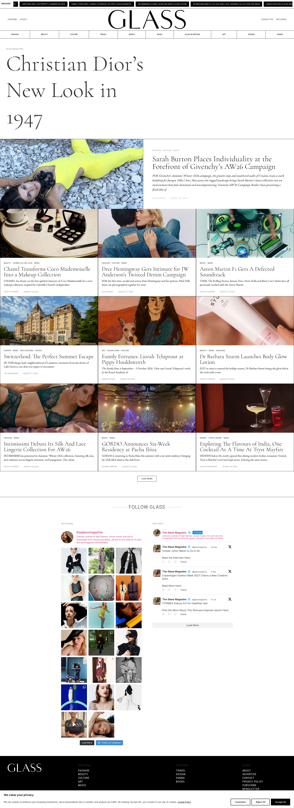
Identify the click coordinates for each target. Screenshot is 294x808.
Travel (103, 34)
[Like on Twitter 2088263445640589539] (176, 562)
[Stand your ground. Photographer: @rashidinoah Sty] (129, 588)
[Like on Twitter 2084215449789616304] (176, 590)
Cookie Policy (184, 802)
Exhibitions (113, 351)
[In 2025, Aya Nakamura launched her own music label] (129, 670)
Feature (116, 263)
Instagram (281, 19)
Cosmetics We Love (22, 263)
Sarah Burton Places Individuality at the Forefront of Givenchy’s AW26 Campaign (248, 4)
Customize (240, 802)
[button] (147, 479)
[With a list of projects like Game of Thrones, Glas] (74, 561)
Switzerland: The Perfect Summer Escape (49, 356)
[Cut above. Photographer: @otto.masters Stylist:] (74, 615)
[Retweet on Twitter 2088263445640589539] (170, 562)
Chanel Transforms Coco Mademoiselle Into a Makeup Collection (47, 271)
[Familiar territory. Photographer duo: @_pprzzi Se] (101, 561)
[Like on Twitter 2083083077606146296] (176, 614)
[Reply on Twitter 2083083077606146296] (164, 614)
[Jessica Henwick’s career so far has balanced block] (129, 697)
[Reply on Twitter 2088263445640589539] (164, 562)
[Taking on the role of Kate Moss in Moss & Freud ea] (101, 725)
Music (159, 34)
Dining (280, 34)
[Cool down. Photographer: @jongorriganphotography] (129, 615)
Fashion (15, 34)
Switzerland (26, 351)
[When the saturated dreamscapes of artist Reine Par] (74, 697)
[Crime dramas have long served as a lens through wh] (101, 615)
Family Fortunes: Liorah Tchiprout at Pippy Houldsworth (41, 4)
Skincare (220, 351)
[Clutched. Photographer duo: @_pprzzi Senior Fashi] (129, 643)
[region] (147, 799)
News (37, 263)
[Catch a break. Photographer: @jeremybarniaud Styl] (74, 670)
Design (251, 34)
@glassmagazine (199, 547)
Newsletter (267, 19)
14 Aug (214, 547)
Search (23, 19)
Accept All (280, 802)
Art (224, 34)
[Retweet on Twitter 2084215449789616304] (170, 590)
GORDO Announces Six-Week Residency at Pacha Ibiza (136, 446)
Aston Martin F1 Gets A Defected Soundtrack (237, 271)
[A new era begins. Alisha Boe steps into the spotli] (74, 725)
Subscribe (12, 19)
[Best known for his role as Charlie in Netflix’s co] (129, 561)
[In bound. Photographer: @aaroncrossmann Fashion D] (101, 670)
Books (132, 34)
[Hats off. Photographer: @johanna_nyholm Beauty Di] (74, 643)
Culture (74, 34)
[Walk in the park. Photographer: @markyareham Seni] (101, 643)
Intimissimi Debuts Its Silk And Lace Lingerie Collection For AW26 (166, 4)
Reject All (260, 802)
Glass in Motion (192, 34)
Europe (7, 351)
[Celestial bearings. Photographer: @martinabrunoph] (101, 588)
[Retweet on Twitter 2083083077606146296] (170, 614)
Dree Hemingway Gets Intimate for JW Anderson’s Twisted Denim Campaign (145, 271)
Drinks (203, 438)
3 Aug (213, 572)
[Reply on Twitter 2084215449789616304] (164, 590)
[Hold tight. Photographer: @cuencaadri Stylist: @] (74, 588)
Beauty (44, 34)
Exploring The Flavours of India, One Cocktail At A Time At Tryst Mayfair (241, 446)
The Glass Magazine (174, 546)
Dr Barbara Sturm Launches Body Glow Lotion (102, 4)
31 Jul (213, 599)
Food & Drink (215, 438)
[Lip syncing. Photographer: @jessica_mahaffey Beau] (101, 697)
